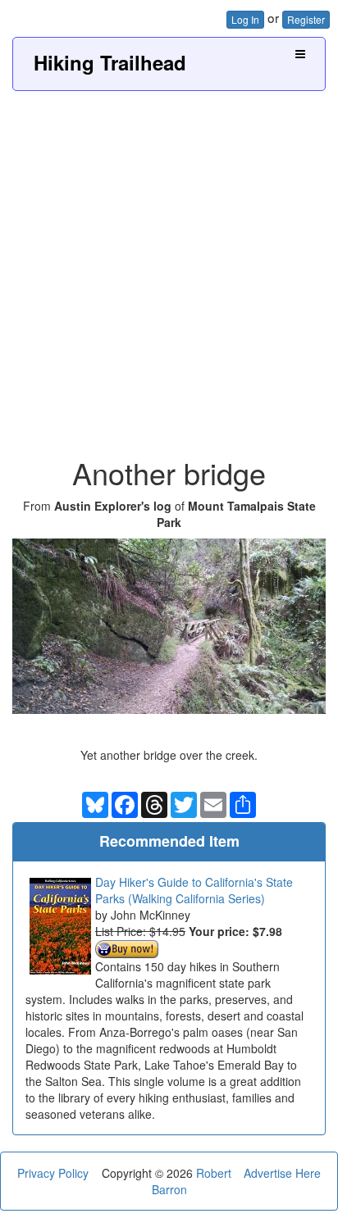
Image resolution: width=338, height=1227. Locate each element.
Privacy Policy (53, 1173)
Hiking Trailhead (110, 62)
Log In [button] (245, 19)
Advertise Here (282, 1173)
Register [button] (306, 19)
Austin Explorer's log (112, 506)
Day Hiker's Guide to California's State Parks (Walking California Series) (194, 890)
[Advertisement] (169, 268)
